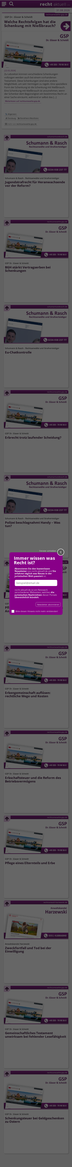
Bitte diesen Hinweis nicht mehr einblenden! (37, 611)
